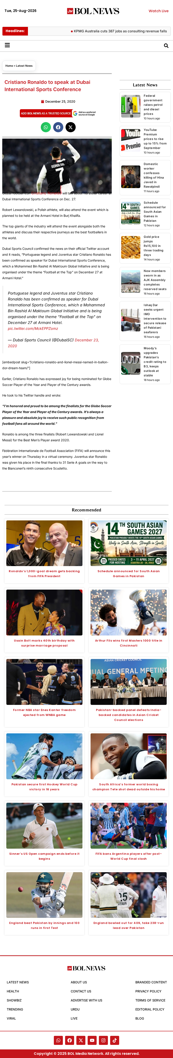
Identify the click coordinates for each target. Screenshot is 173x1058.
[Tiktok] (114, 1040)
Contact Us (81, 991)
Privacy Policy (148, 991)
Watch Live (158, 11)
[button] (46, 127)
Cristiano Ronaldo (46, 193)
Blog (139, 1018)
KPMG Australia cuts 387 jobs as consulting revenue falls (108, 31)
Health (13, 991)
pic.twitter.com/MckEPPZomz (33, 328)
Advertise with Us (86, 1000)
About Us (79, 982)
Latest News (24, 65)
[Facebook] (69, 1040)
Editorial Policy (149, 1009)
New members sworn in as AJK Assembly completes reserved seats (155, 280)
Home (9, 65)
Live (74, 1018)
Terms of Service (150, 1000)
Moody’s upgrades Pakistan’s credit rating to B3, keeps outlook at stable (155, 361)
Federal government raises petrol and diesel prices (153, 105)
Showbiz (14, 1000)
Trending (15, 1009)
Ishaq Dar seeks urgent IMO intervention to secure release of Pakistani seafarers (155, 318)
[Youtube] (92, 1040)
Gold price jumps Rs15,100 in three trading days (154, 246)
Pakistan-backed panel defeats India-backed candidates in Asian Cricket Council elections (128, 715)
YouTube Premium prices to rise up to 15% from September (155, 139)
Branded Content (151, 982)
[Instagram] (103, 1040)
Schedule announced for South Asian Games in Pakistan (155, 211)
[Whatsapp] (58, 1040)
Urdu (75, 1009)
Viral (11, 1018)
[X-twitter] (80, 1040)
